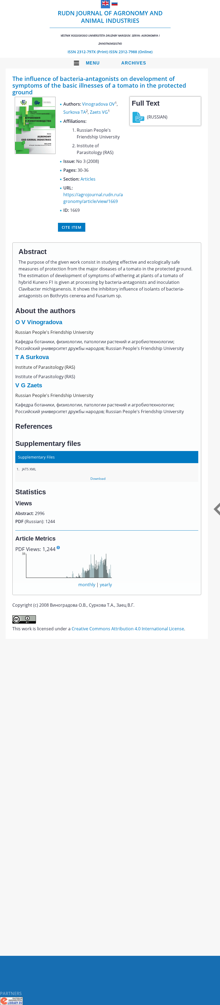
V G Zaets (28, 385)
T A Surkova (32, 357)
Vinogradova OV (98, 104)
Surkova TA (74, 112)
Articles (88, 179)
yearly (106, 585)
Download (97, 478)
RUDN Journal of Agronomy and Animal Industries (110, 27)
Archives (133, 63)
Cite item (72, 227)
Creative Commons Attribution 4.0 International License (128, 629)
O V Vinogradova (38, 322)
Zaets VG (99, 112)
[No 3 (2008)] (35, 152)
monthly (86, 585)
